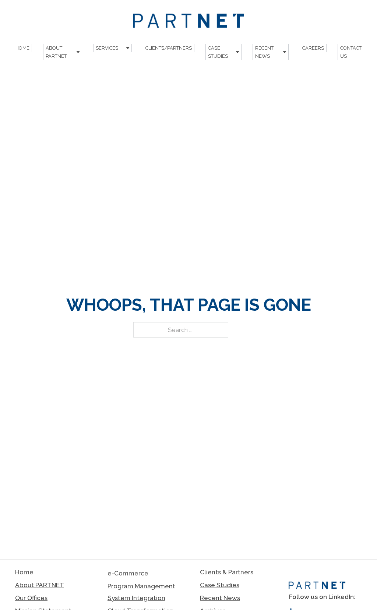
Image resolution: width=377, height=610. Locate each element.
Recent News (264, 52)
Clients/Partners (168, 48)
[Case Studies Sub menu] (237, 52)
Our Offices (31, 598)
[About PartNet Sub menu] (78, 52)
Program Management (141, 586)
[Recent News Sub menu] (284, 52)
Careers (313, 48)
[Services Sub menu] (127, 48)
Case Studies (218, 52)
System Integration (136, 598)
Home (22, 48)
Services (107, 48)
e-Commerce (128, 573)
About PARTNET (39, 585)
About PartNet (56, 52)
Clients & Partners (226, 572)
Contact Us (351, 52)
